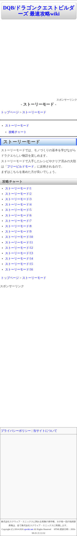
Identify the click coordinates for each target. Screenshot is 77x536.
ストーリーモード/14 (19, 258)
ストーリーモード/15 (19, 264)
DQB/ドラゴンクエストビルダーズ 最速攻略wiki (38, 11)
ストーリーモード (34, 112)
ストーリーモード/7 (18, 220)
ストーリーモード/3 (18, 199)
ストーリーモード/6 (18, 215)
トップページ (10, 112)
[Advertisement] (38, 59)
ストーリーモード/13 (19, 253)
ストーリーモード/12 (19, 247)
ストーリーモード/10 (19, 237)
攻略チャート (18, 132)
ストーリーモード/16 (19, 269)
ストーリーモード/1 (18, 188)
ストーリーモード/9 (18, 231)
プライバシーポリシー (16, 430)
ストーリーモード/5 (18, 209)
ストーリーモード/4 (18, 204)
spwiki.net (28, 529)
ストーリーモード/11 (19, 242)
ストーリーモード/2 (18, 193)
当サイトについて (45, 430)
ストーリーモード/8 (18, 226)
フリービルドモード (20, 166)
